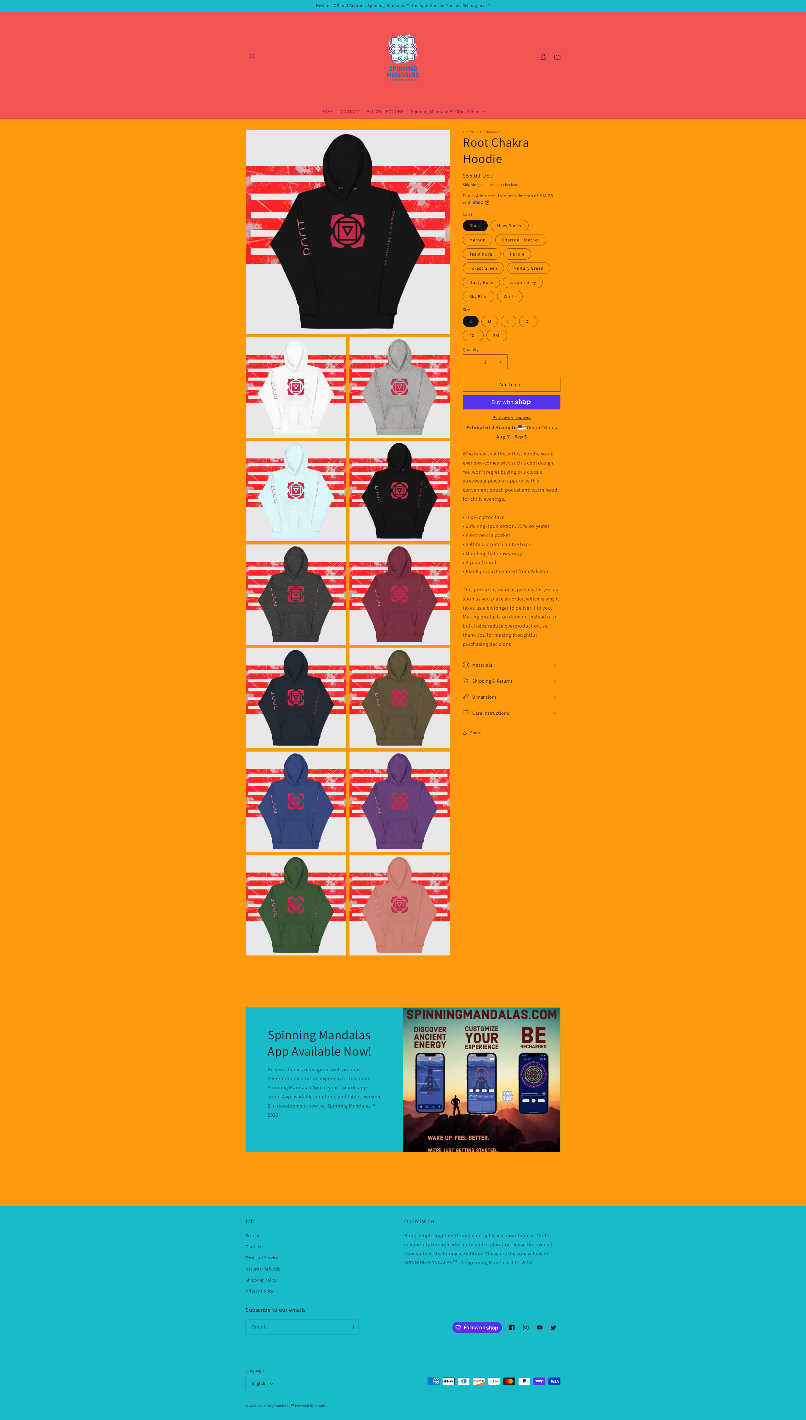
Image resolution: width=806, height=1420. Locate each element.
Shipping (471, 184)
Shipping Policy (261, 1280)
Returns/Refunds (263, 1269)
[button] (252, 57)
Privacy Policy (259, 1291)
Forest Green (483, 268)
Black (475, 225)
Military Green (529, 268)
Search (252, 1235)
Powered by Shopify (311, 1405)
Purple (517, 254)
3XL (497, 335)
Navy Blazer (509, 225)
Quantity (471, 349)
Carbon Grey (522, 282)
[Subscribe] (352, 1327)
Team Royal (481, 254)
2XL (473, 335)
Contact (254, 1246)
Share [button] (476, 732)
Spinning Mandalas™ (276, 1405)
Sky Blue (478, 296)
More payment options (511, 417)
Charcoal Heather (521, 240)
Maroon (477, 240)
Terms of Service (262, 1257)
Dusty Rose (481, 282)
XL (528, 321)
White (510, 296)
